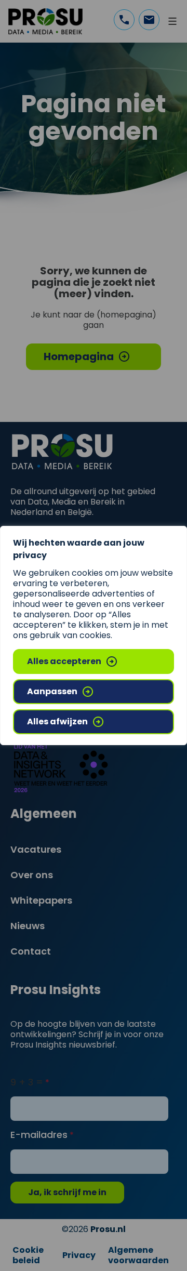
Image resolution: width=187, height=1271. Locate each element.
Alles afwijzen (57, 721)
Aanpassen (52, 691)
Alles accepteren (64, 661)
